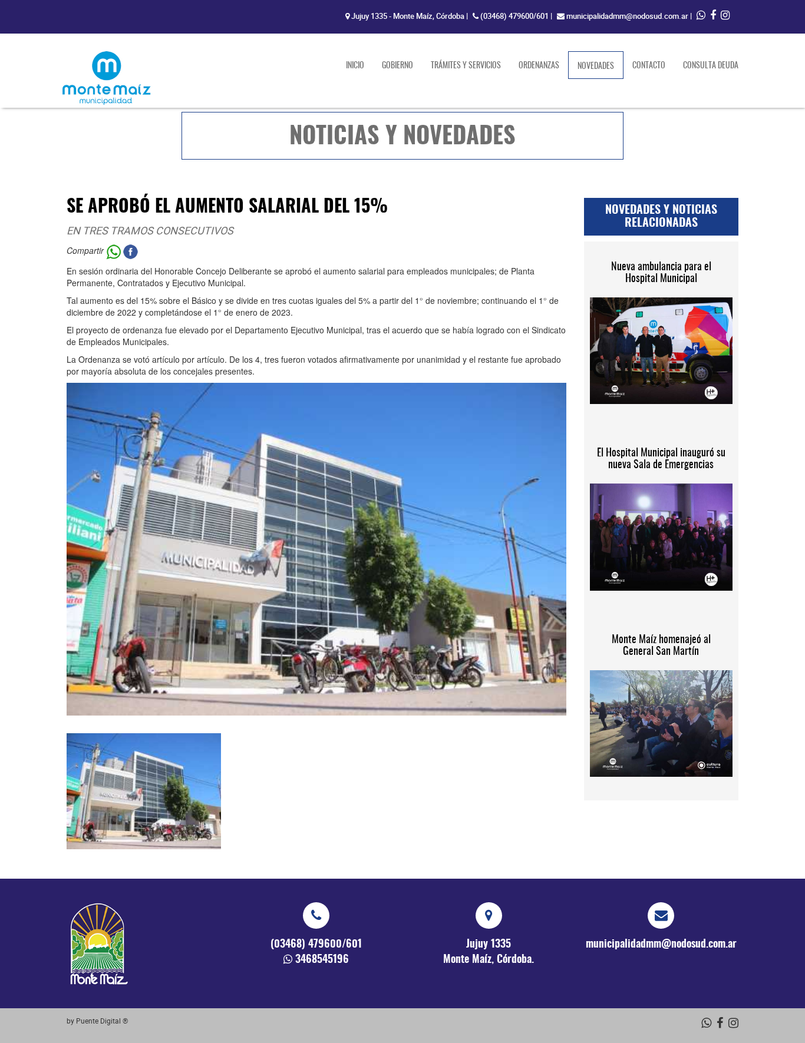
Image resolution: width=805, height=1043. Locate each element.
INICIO (355, 66)
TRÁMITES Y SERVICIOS (466, 66)
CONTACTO (648, 66)
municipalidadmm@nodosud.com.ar (627, 16)
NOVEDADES (600, 66)
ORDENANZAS (539, 66)
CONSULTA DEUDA (710, 66)
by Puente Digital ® (97, 1020)
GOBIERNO (397, 66)
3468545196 (322, 960)
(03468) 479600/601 (514, 16)
